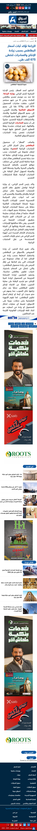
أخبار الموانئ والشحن (29, 803)
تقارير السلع (16, 799)
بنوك (18, 774)
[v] (18, 318)
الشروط (15, 816)
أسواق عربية (16, 791)
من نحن (15, 812)
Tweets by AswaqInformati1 (28, 760)
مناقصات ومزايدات (14, 795)
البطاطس (30, 145)
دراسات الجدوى (15, 803)
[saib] (18, 427)
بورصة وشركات (31, 791)
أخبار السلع (25, 31)
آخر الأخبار (29, 466)
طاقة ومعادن (32, 778)
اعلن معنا (33, 820)
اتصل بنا (14, 820)
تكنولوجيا (33, 783)
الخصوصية (32, 816)
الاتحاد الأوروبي (32, 326)
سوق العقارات (31, 787)
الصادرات (19, 122)
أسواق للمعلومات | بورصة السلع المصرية (18, 808)
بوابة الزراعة (16, 778)
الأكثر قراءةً (29, 562)
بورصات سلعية (7, 31)
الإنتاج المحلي (29, 323)
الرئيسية (33, 31)
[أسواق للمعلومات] (18, 454)
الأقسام (33, 766)
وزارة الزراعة (9, 93)
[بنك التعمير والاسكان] (18, 358)
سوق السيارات (15, 783)
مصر (15, 148)
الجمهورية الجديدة (30, 795)
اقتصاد (16, 31)
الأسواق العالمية (26, 109)
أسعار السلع (32, 774)
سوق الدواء (16, 787)
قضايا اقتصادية (31, 799)
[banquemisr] (18, 398)
